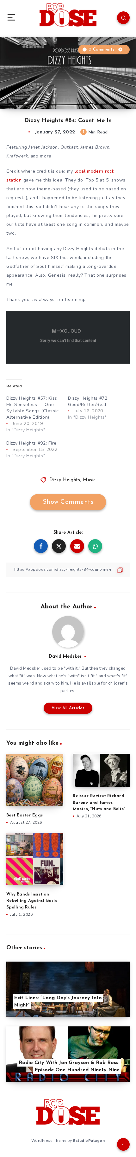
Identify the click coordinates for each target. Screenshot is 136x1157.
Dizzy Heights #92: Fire (31, 443)
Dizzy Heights (64, 480)
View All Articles (68, 708)
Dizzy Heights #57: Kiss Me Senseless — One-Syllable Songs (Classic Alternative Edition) (32, 407)
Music (89, 480)
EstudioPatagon (89, 1140)
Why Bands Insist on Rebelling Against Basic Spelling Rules (31, 901)
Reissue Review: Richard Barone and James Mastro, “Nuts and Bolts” (99, 802)
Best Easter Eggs (24, 815)
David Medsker (65, 656)
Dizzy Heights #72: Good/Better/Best (88, 401)
